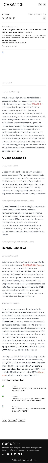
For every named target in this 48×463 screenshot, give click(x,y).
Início (30, 14)
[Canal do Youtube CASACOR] (8, 454)
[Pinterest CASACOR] (15, 454)
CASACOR (36, 104)
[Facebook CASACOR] (11, 454)
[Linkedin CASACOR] (19, 454)
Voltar (6, 14)
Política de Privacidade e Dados (24, 460)
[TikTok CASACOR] (22, 454)
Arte (44, 14)
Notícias (37, 14)
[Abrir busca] (40, 4)
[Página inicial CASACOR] (13, 4)
